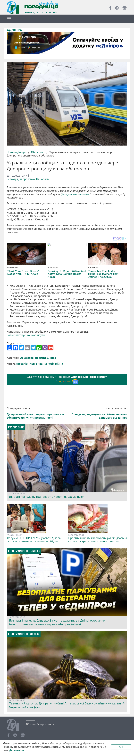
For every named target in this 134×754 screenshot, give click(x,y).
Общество (37, 152)
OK (121, 747)
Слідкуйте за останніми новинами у (67, 379)
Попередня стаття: (36, 413)
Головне (16, 427)
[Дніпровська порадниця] (15, 725)
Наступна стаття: (99, 413)
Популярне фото (23, 634)
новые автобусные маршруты (26, 335)
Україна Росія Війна (49, 363)
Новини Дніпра (17, 152)
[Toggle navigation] (9, 18)
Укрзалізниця (25, 363)
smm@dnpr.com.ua (42, 724)
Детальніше (16, 750)
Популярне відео (24, 551)
